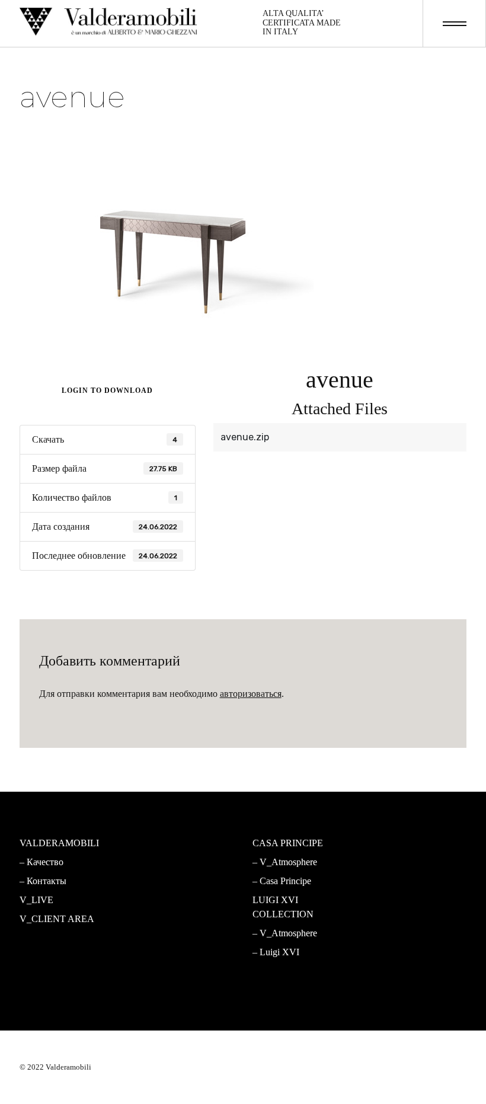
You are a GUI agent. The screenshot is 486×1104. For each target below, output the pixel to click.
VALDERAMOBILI (59, 843)
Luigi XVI (279, 952)
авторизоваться (251, 694)
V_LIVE (36, 900)
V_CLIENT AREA (57, 919)
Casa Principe (285, 881)
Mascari (158, 895)
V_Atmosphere (172, 876)
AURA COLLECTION (181, 914)
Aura (152, 952)
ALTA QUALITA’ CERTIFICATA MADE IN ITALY (302, 22)
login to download (107, 390)
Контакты (46, 881)
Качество (45, 862)
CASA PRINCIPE (287, 843)
